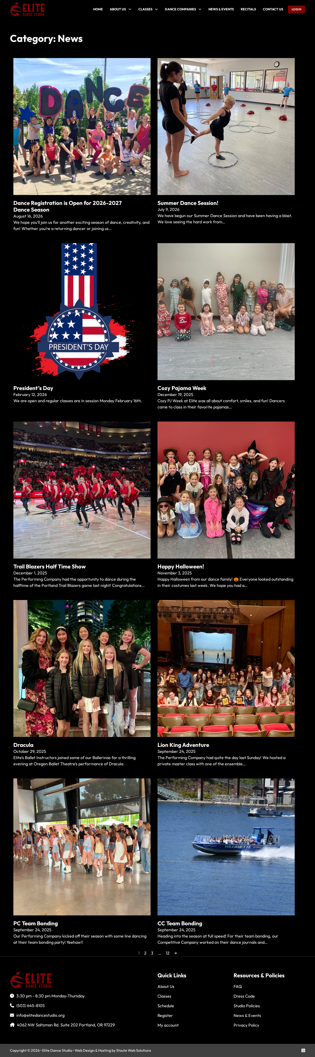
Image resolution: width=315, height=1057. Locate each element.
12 (167, 953)
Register (165, 1015)
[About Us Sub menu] (129, 9)
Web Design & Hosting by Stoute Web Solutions (113, 1050)
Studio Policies (247, 1005)
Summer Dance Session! (188, 202)
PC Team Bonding (35, 923)
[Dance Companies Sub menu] (200, 9)
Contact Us (273, 9)
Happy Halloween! (181, 566)
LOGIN (296, 9)
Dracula (23, 744)
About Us (118, 9)
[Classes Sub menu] (156, 9)
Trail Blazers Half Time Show (49, 566)
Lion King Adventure (183, 744)
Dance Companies (180, 9)
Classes (145, 9)
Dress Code (244, 996)
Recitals (248, 9)
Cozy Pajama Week (182, 387)
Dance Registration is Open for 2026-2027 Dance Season (67, 206)
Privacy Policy (246, 1025)
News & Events (221, 9)
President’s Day (33, 387)
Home (98, 9)
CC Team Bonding (180, 923)
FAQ (238, 986)
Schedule (166, 1005)
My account (168, 1025)
